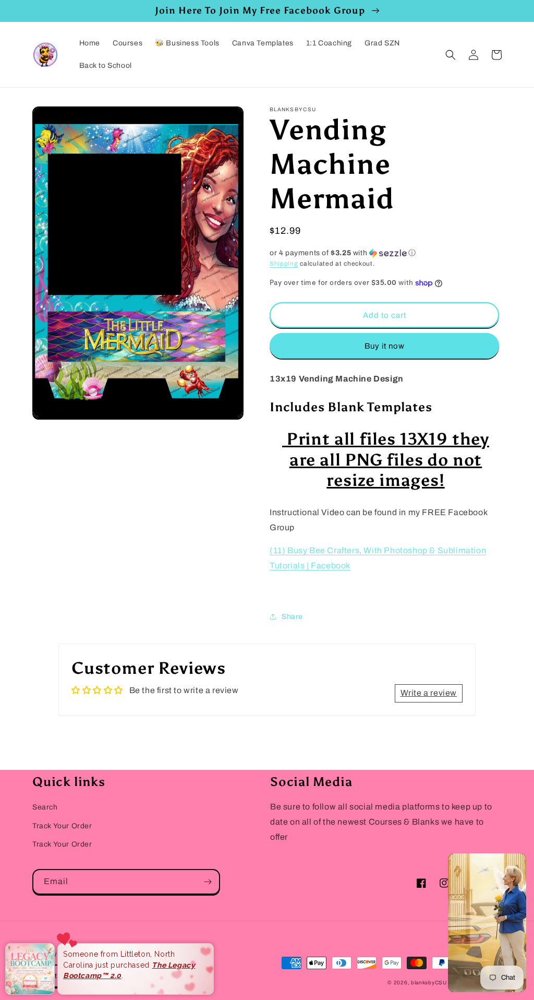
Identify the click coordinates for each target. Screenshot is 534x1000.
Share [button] (292, 617)
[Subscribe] (207, 882)
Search (45, 807)
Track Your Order (62, 826)
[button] (450, 54)
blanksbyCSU (429, 982)
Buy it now (385, 346)
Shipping (284, 263)
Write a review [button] (428, 692)
